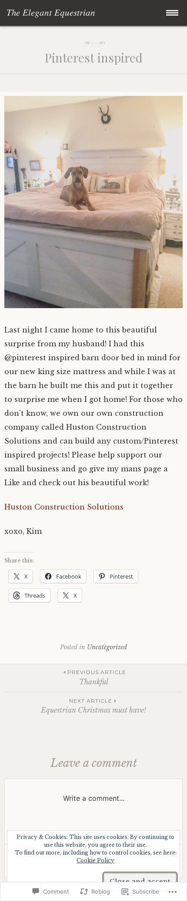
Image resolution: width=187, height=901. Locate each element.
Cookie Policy (95, 860)
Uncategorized (107, 647)
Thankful (96, 677)
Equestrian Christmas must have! (93, 705)
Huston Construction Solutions (64, 507)
